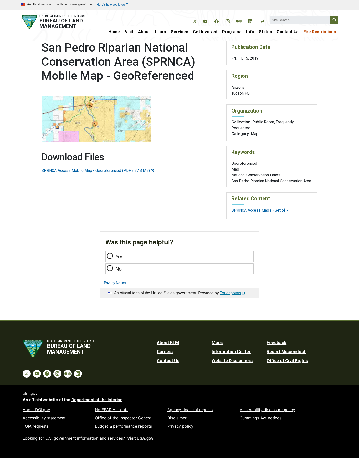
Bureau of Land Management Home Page (59, 22)
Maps (217, 342)
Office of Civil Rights (287, 360)
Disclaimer (177, 417)
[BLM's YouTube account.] (205, 20)
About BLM (168, 342)
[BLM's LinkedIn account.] (250, 20)
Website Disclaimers (232, 360)
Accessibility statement (44, 417)
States (265, 31)
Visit (129, 31)
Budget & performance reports (123, 426)
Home (114, 31)
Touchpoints (230, 292)
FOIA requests (36, 426)
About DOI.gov (36, 409)
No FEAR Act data (111, 409)
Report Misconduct (286, 351)
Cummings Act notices (260, 417)
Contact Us (287, 31)
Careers (165, 351)
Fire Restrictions (319, 31)
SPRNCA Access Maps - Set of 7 (260, 210)
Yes (119, 256)
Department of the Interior (96, 399)
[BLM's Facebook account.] (216, 20)
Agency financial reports (190, 409)
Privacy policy (180, 426)
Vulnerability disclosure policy (267, 409)
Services (179, 31)
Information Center (231, 351)
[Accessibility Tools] (263, 21)
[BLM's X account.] (194, 18)
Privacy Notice (115, 282)
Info (250, 31)
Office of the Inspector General (123, 417)
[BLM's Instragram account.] (228, 20)
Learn (160, 31)
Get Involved (205, 31)
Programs (231, 31)
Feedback (276, 342)
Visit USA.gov (140, 438)
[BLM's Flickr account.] (239, 18)
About (144, 31)
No (119, 268)
